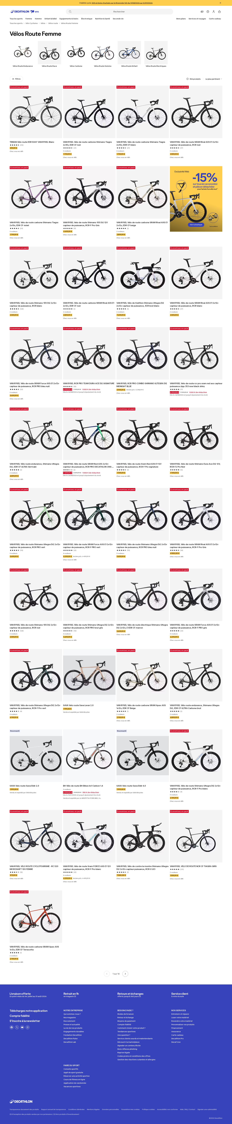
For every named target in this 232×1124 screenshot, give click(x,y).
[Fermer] (220, 3)
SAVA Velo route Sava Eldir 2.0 (24, 786)
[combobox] (214, 79)
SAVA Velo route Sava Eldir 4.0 (131, 786)
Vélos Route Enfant (129, 66)
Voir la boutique (196, 225)
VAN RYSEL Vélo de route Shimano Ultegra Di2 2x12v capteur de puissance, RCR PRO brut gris (88, 626)
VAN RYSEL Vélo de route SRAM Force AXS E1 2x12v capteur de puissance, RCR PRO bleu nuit (35, 385)
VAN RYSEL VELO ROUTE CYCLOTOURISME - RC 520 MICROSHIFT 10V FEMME (34, 867)
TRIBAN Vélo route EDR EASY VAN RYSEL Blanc (32, 142)
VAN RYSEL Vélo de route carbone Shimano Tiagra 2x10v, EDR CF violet (34, 224)
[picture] (36, 112)
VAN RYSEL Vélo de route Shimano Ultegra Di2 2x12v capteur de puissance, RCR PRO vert (35, 545)
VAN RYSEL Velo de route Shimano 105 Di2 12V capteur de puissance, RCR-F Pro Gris (85, 224)
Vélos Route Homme (102, 66)
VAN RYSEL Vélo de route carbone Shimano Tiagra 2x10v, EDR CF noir (87, 143)
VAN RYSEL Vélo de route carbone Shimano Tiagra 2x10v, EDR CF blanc (141, 143)
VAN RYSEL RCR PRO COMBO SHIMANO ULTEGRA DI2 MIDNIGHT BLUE (141, 385)
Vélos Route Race (49, 66)
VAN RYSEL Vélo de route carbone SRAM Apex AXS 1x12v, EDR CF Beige (141, 706)
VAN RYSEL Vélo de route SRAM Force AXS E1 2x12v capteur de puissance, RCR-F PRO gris (195, 626)
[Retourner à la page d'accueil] (25, 11)
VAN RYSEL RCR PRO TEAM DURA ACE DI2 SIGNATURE (88, 383)
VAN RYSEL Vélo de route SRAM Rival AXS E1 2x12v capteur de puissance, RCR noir (194, 143)
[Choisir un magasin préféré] (202, 12)
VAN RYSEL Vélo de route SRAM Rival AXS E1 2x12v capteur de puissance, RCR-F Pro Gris (194, 545)
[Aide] (208, 12)
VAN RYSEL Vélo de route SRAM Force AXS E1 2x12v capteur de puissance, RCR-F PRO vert (88, 545)
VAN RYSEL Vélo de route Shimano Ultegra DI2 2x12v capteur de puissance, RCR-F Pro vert (35, 706)
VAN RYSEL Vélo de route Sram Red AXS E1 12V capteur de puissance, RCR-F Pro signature (139, 465)
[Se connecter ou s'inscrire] (214, 12)
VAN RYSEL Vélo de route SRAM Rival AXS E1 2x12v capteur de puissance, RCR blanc (194, 304)
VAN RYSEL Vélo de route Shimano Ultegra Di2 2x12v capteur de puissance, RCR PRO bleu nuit (141, 545)
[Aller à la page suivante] (125, 974)
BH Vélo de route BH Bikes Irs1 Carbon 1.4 (83, 786)
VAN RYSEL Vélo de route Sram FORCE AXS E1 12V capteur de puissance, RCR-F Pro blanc (87, 867)
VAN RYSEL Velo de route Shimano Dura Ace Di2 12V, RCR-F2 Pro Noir (195, 465)
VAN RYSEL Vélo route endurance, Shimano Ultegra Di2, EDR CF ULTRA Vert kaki (35, 465)
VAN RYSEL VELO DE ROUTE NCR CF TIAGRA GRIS (193, 866)
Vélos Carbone (76, 66)
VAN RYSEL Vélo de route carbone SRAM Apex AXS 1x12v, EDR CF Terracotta (34, 948)
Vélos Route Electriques (156, 66)
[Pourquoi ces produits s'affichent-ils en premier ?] (187, 79)
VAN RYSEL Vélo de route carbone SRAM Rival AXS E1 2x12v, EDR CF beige (142, 224)
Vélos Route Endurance (23, 66)
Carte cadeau (215, 19)
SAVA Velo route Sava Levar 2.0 (78, 705)
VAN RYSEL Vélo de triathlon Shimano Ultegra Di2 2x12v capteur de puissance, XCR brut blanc (140, 304)
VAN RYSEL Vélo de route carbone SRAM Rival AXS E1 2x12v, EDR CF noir (89, 304)
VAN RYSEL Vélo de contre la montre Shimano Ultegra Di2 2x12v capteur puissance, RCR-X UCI (142, 867)
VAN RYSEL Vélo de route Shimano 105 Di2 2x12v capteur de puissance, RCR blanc (33, 304)
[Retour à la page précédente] (107, 974)
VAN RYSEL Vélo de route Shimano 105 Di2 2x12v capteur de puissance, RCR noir (33, 626)
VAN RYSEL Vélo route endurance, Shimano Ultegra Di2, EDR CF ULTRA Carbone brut (195, 706)
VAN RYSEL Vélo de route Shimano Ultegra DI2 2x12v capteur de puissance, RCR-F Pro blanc (195, 787)
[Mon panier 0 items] (219, 12)
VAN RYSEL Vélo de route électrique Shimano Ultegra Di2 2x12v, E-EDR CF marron (142, 626)
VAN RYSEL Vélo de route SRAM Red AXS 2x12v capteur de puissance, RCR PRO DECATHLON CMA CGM (87, 465)
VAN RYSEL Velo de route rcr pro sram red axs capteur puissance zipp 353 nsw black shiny (196, 385)
